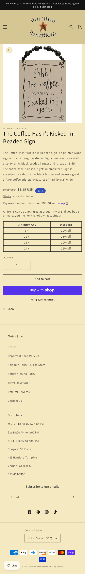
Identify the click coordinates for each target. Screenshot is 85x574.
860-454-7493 (16, 474)
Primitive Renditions (37, 566)
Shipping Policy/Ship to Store (26, 365)
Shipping (7, 196)
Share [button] (11, 309)
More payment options (42, 299)
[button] (5, 27)
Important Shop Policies (23, 356)
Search (12, 347)
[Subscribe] (72, 497)
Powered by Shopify (54, 566)
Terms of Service (18, 382)
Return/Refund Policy (21, 374)
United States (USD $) (40, 538)
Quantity (8, 257)
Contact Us (15, 401)
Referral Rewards (19, 392)
